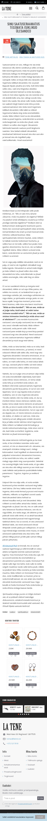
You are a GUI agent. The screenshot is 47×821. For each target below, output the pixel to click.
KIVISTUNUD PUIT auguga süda (15, 676)
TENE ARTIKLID (11, 57)
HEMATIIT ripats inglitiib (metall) (16, 707)
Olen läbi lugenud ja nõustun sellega (22, 805)
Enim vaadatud (9, 700)
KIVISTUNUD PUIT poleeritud (15, 645)
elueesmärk (35, 612)
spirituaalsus (23, 612)
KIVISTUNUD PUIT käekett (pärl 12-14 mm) (32, 645)
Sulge (40, 817)
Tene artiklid (26, 14)
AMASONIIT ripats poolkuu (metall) (38, 707)
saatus (12, 612)
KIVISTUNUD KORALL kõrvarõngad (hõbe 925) (32, 676)
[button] (18, 714)
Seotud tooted (12, 620)
